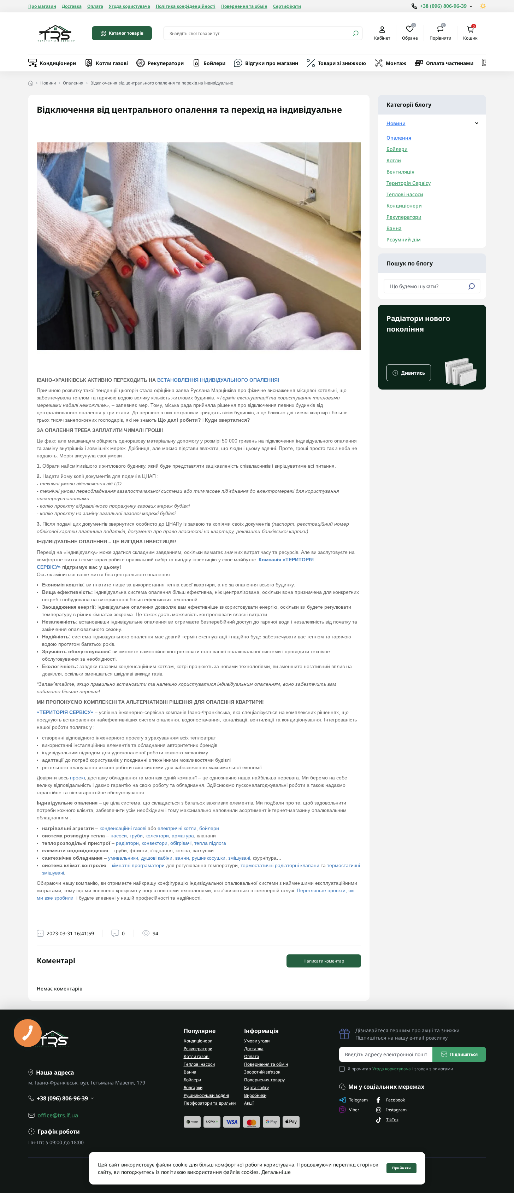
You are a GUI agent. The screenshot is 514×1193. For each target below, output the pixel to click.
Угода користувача (129, 6)
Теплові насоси (404, 194)
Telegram (358, 1100)
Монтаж (396, 63)
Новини (48, 83)
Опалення (73, 83)
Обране (410, 33)
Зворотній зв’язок (262, 1072)
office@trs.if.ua (57, 1115)
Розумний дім (403, 239)
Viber (354, 1110)
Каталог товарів (126, 33)
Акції (249, 1103)
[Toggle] (476, 123)
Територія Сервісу (408, 183)
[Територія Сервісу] (56, 33)
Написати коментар (323, 961)
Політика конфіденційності (185, 6)
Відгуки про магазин (271, 63)
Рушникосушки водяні (206, 1095)
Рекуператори (166, 63)
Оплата (95, 6)
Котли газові (112, 63)
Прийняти (401, 1167)
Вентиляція (400, 171)
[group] (432, 347)
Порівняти (440, 33)
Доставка (72, 6)
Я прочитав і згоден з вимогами (400, 1069)
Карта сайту (256, 1087)
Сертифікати (287, 6)
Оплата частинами (449, 63)
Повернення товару (264, 1080)
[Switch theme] (483, 6)
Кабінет (382, 38)
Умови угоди (257, 1041)
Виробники (255, 1095)
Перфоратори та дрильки (210, 1103)
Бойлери (214, 63)
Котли (393, 160)
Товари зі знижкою (342, 63)
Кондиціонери (58, 63)
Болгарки (193, 1087)
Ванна (394, 228)
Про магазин (42, 6)
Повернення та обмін (244, 6)
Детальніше (276, 1172)
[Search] (356, 33)
